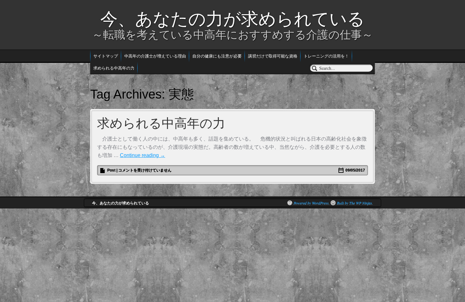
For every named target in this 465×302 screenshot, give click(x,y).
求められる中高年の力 (113, 68)
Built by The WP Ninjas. (355, 202)
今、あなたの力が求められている (232, 19)
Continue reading (142, 155)
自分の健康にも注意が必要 (217, 56)
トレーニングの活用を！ (326, 56)
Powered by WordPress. (312, 202)
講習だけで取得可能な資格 (272, 56)
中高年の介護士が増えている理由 (155, 56)
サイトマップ (105, 56)
